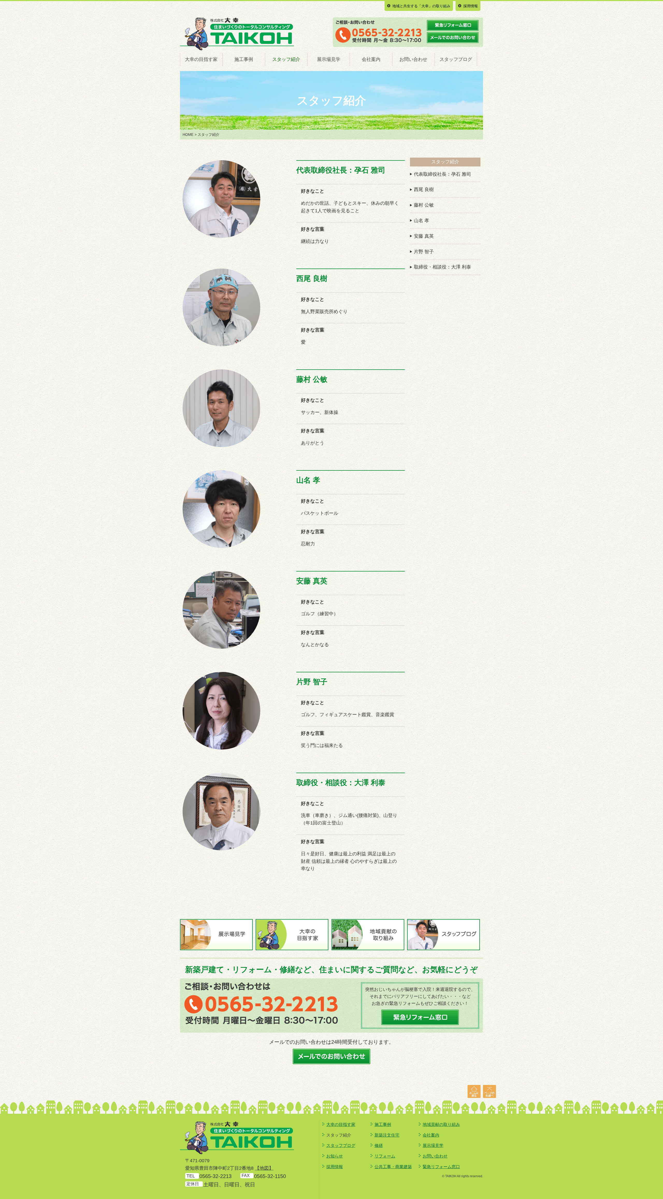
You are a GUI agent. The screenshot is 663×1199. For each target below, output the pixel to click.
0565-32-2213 (215, 1176)
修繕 (378, 1145)
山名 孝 (421, 220)
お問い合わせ (413, 59)
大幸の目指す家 (201, 59)
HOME (188, 134)
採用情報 (470, 6)
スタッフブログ (455, 59)
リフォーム (384, 1156)
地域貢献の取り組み (441, 1124)
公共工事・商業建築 (393, 1167)
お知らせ (334, 1156)
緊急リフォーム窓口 (441, 1167)
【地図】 (264, 1168)
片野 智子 (424, 251)
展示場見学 (328, 59)
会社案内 (371, 59)
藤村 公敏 (424, 205)
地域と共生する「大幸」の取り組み (421, 6)
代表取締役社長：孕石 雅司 (442, 174)
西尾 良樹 (424, 189)
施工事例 (243, 59)
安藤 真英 (424, 236)
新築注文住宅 (386, 1135)
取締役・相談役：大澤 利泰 (442, 267)
